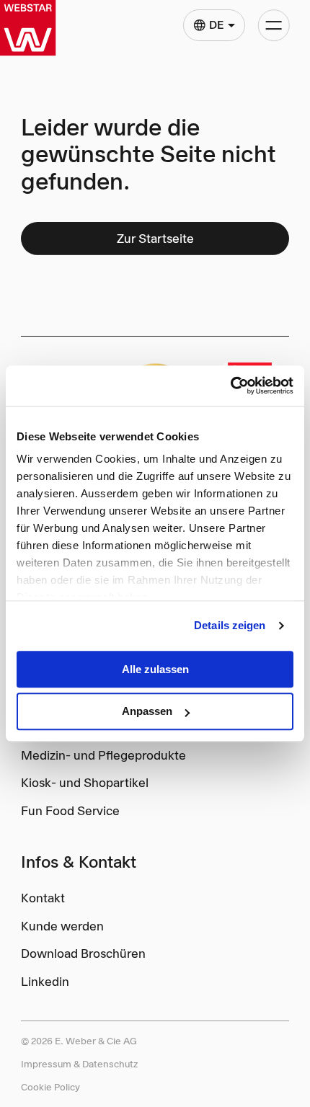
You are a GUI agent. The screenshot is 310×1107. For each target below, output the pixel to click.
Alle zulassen (155, 669)
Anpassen (147, 712)
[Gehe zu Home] (28, 27)
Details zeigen (229, 625)
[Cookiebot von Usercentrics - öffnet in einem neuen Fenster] (230, 385)
